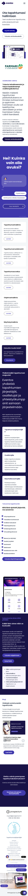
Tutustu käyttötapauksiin (14, 559)
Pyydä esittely (10, 31)
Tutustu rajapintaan (12, 655)
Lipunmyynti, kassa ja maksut (14, 848)
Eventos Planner (14, 845)
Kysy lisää (8, 661)
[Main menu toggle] (24, 3)
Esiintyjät (14, 840)
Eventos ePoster (14, 843)
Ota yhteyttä (9, 360)
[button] (5, 740)
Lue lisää (8, 239)
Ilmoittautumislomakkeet (14, 847)
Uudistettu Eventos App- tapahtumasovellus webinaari (12, 739)
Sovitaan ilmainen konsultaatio (14, 793)
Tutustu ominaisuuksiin (13, 36)
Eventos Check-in (14, 842)
